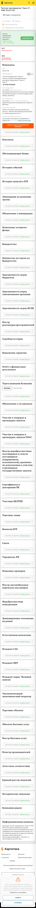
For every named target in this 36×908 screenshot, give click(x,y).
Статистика (5, 857)
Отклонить (18, 903)
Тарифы (12, 861)
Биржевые (7, 388)
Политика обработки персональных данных (18, 865)
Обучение (21, 854)
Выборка (17, 21)
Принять (18, 898)
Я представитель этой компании (14, 28)
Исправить (8, 21)
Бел (32, 74)
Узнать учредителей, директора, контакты (18, 125)
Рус (29, 74)
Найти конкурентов (24, 120)
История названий (9, 84)
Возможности (5, 854)
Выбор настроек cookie (17, 869)
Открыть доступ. (25, 132)
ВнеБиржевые (17, 388)
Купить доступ (27, 38)
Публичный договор (24, 857)
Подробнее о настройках (18, 892)
